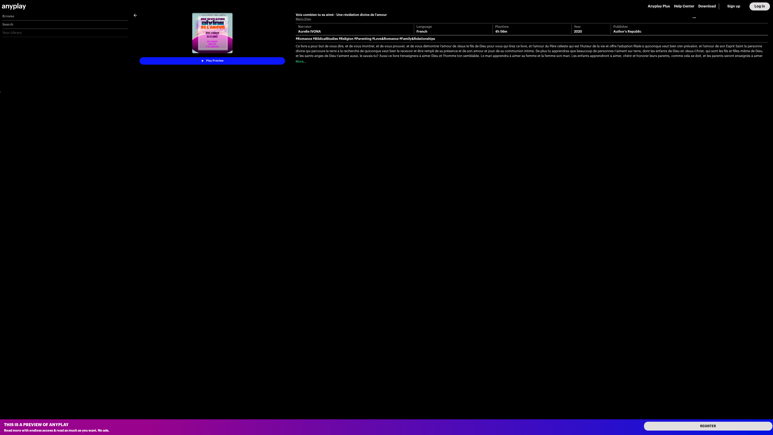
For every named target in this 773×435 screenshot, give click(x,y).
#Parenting (362, 38)
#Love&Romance (385, 38)
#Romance (304, 38)
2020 (578, 31)
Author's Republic (627, 31)
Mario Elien (303, 19)
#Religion (346, 38)
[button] (65, 16)
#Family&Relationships (417, 38)
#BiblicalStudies (325, 38)
